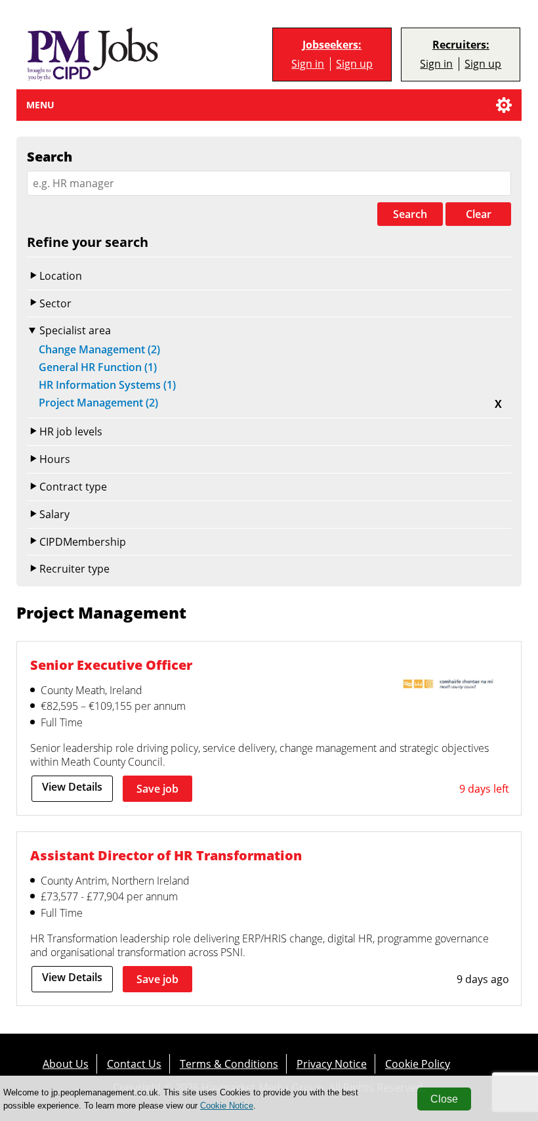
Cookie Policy (417, 1063)
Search (410, 214)
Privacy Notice (332, 1063)
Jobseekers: (332, 45)
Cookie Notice (226, 1105)
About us (66, 1063)
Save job (157, 788)
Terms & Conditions (229, 1063)
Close (444, 1099)
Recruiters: (460, 45)
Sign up (354, 63)
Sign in (307, 63)
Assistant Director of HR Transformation (166, 855)
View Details (72, 787)
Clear (478, 214)
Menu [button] (40, 105)
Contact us (134, 1063)
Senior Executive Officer (111, 664)
